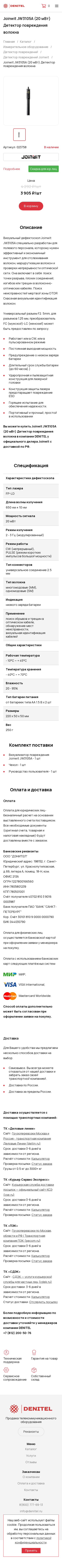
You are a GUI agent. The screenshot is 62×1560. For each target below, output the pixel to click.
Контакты (31, 1490)
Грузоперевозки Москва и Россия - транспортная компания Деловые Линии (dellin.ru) (27, 1138)
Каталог (31, 1449)
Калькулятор (40, 1159)
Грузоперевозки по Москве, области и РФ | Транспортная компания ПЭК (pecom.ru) (27, 1236)
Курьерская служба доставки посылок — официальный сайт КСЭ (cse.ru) (28, 1190)
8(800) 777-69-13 (31, 1505)
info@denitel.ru (31, 1511)
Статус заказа (42, 1164)
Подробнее (11, 169)
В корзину (31, 206)
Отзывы (31, 1462)
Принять (31, 1550)
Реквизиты (31, 1432)
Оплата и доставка (31, 1483)
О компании (31, 1477)
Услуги (31, 1456)
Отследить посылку (43, 1302)
